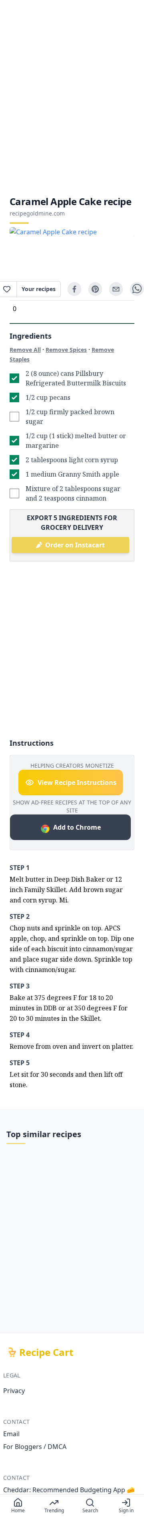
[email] (116, 289)
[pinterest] (95, 289)
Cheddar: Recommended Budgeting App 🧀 (69, 1489)
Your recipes (39, 289)
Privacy (14, 1390)
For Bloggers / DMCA (34, 1446)
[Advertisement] (72, 98)
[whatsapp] (137, 289)
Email (11, 1433)
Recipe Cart (46, 1352)
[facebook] (74, 289)
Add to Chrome (77, 827)
